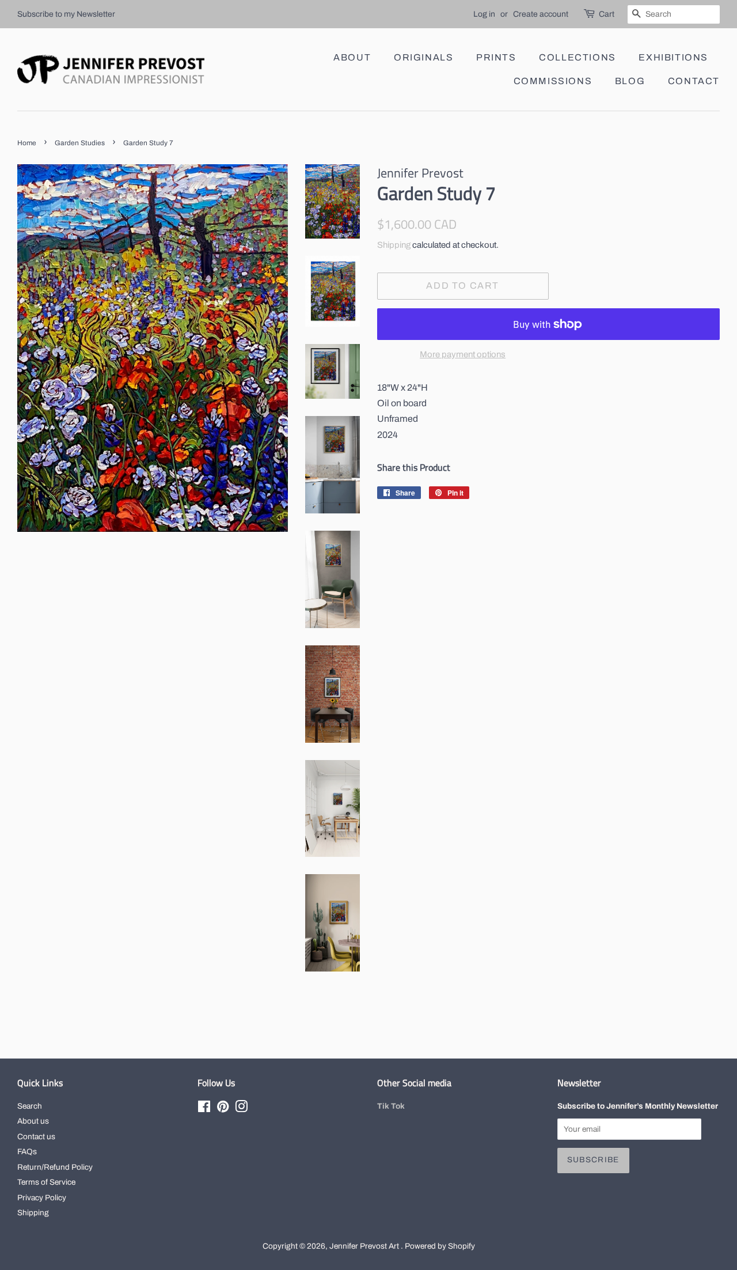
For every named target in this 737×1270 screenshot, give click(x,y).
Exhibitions (673, 57)
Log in (484, 14)
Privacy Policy (41, 1197)
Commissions (553, 81)
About (352, 57)
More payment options (463, 354)
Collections (577, 57)
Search (29, 1106)
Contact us (36, 1136)
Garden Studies (80, 143)
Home (26, 143)
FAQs (27, 1151)
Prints (496, 57)
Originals (423, 57)
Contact (694, 81)
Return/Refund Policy (55, 1167)
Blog (630, 81)
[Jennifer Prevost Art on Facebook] (204, 1109)
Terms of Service (46, 1182)
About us (33, 1121)
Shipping (394, 245)
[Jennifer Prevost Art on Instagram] (241, 1109)
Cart (606, 14)
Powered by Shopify (440, 1246)
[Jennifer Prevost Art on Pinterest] (222, 1109)
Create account (540, 14)
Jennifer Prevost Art (365, 1246)
